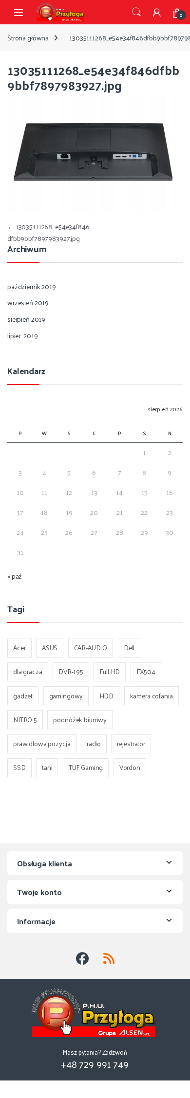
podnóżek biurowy (80, 720)
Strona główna (28, 38)
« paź (14, 576)
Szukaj (136, 12)
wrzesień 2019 (28, 302)
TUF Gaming (86, 767)
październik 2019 (31, 286)
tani (47, 767)
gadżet (23, 696)
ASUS (49, 647)
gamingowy (66, 696)
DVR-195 (70, 671)
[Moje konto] (157, 12)
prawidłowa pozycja (41, 743)
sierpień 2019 (26, 319)
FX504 (145, 671)
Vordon (129, 767)
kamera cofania (151, 696)
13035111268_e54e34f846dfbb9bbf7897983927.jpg (48, 232)
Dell (129, 647)
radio (94, 743)
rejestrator (131, 743)
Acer (19, 647)
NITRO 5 (25, 720)
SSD (19, 767)
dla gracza (27, 671)
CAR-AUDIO (91, 647)
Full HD (109, 671)
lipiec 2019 (22, 335)
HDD (106, 696)
